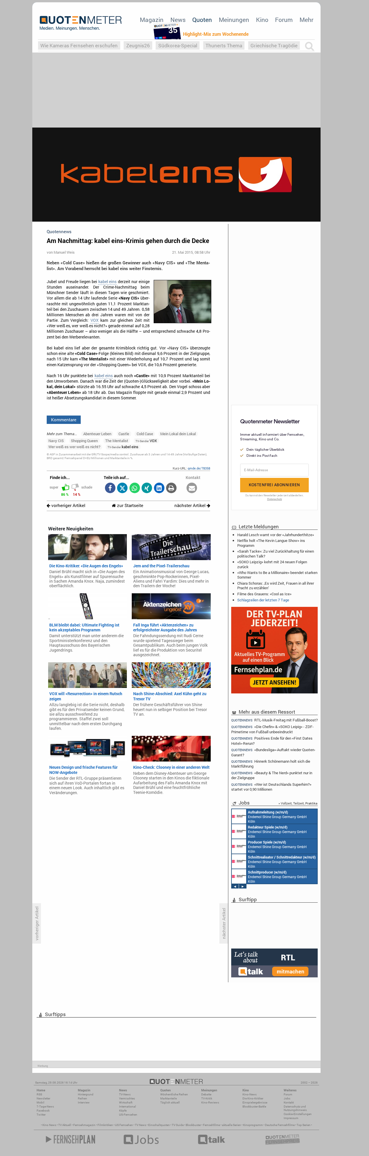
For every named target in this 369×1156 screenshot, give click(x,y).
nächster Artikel (190, 505)
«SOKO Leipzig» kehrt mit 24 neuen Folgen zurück (272, 564)
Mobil (40, 1102)
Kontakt (289, 1102)
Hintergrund (85, 1094)
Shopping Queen (84, 440)
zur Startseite (129, 505)
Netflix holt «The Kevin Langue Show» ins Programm (271, 543)
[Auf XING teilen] (147, 488)
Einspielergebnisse (254, 1102)
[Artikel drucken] (171, 488)
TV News (140, 1125)
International (127, 1106)
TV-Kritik (206, 1098)
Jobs (287, 1098)
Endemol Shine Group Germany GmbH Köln (277, 817)
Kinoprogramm (253, 1125)
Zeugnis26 (138, 45)
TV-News (125, 1094)
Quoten (202, 20)
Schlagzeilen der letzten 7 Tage (263, 600)
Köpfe (123, 1110)
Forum (284, 20)
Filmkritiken (105, 1125)
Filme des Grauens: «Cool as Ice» (264, 593)
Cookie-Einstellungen (298, 1114)
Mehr (306, 20)
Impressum (291, 1118)
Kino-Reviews (210, 1102)
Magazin (151, 20)
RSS (39, 1094)
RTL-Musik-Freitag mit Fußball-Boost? (274, 719)
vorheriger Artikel (67, 505)
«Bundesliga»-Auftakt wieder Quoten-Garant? (273, 752)
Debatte (206, 1094)
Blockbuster (193, 1125)
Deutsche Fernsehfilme (280, 1125)
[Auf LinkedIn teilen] (159, 488)
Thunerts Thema (224, 45)
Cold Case (145, 433)
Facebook (43, 1110)
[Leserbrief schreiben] (192, 488)
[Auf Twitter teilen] (122, 488)
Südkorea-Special (177, 45)
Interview (84, 1102)
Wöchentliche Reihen (174, 1094)
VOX (95, 320)
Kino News (49, 1125)
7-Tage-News (45, 1106)
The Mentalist (116, 440)
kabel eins (107, 281)
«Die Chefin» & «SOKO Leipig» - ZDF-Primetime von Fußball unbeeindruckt (272, 729)
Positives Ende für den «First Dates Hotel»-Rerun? (271, 740)
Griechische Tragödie (274, 45)
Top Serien (303, 1125)
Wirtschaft (125, 1102)
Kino (262, 20)
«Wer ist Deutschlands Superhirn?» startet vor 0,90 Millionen (271, 787)
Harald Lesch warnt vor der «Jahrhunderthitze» (275, 534)
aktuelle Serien (231, 1125)
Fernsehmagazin (84, 1125)
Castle (123, 433)
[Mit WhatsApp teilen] (134, 488)
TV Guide (178, 1125)
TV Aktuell (64, 1125)
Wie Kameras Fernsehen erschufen (79, 45)
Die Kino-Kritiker (252, 1098)
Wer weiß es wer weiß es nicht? (74, 446)
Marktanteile (168, 1098)
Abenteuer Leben (97, 433)
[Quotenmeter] (80, 23)
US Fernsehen (124, 1125)
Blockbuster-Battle (254, 1106)
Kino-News (249, 1094)
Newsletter (43, 1098)
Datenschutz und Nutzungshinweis (295, 1108)
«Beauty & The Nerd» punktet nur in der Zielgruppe (271, 775)
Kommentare (63, 419)
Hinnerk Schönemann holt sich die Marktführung (270, 763)
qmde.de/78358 (199, 468)
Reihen (82, 1098)
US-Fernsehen (128, 1114)
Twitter (41, 1114)
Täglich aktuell (170, 1102)
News (178, 20)
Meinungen (234, 20)
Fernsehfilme (211, 1125)
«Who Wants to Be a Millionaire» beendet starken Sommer (277, 575)
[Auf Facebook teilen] (110, 488)
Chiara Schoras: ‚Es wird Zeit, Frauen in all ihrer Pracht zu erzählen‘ (275, 585)
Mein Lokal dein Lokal (178, 433)
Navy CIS (56, 440)
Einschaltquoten (159, 1125)
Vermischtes (127, 1098)
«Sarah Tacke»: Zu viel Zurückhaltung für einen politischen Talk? (275, 553)
